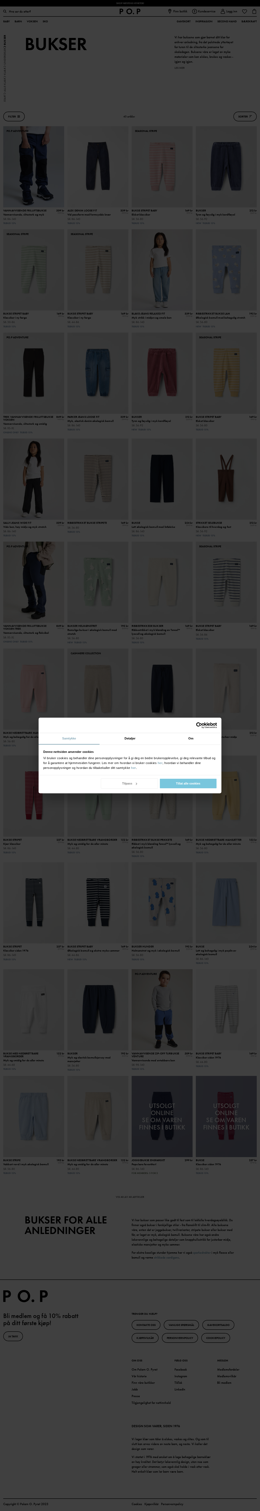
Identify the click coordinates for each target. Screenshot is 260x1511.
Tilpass (127, 783)
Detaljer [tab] (130, 738)
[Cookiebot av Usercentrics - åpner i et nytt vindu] (199, 725)
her (160, 763)
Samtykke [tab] (69, 738)
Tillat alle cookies (188, 783)
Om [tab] (190, 738)
